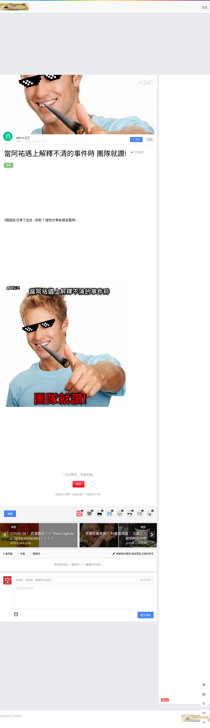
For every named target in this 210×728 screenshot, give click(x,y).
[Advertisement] (105, 46)
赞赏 (78, 484)
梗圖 (8, 165)
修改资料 (146, 580)
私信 (150, 139)
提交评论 (145, 615)
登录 (204, 7)
